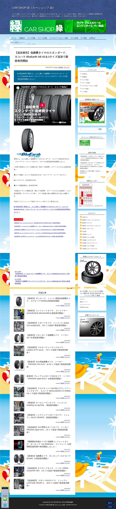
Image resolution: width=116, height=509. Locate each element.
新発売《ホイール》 (88, 228)
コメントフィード (85, 304)
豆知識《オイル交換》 (88, 237)
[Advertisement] (28, 252)
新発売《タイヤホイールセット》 (92, 225)
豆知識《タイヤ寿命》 (88, 246)
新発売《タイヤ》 (64, 67)
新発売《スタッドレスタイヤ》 (91, 220)
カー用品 (84, 38)
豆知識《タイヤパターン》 (90, 243)
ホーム (14, 38)
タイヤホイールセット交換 (59, 38)
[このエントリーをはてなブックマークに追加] (5, 506)
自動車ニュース (86, 234)
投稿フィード (84, 302)
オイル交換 (74, 38)
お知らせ (85, 217)
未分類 (84, 231)
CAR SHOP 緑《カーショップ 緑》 (33, 7)
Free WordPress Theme (62, 502)
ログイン (82, 299)
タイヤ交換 (31, 38)
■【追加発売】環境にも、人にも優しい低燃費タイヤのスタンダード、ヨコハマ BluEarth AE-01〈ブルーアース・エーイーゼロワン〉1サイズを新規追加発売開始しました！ (42, 209)
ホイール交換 (42, 38)
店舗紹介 (22, 38)
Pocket (5, 496)
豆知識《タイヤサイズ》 (89, 240)
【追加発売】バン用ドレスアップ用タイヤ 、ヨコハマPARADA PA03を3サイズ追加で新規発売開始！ (92, 158)
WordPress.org (84, 307)
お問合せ (92, 38)
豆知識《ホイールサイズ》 (90, 248)
